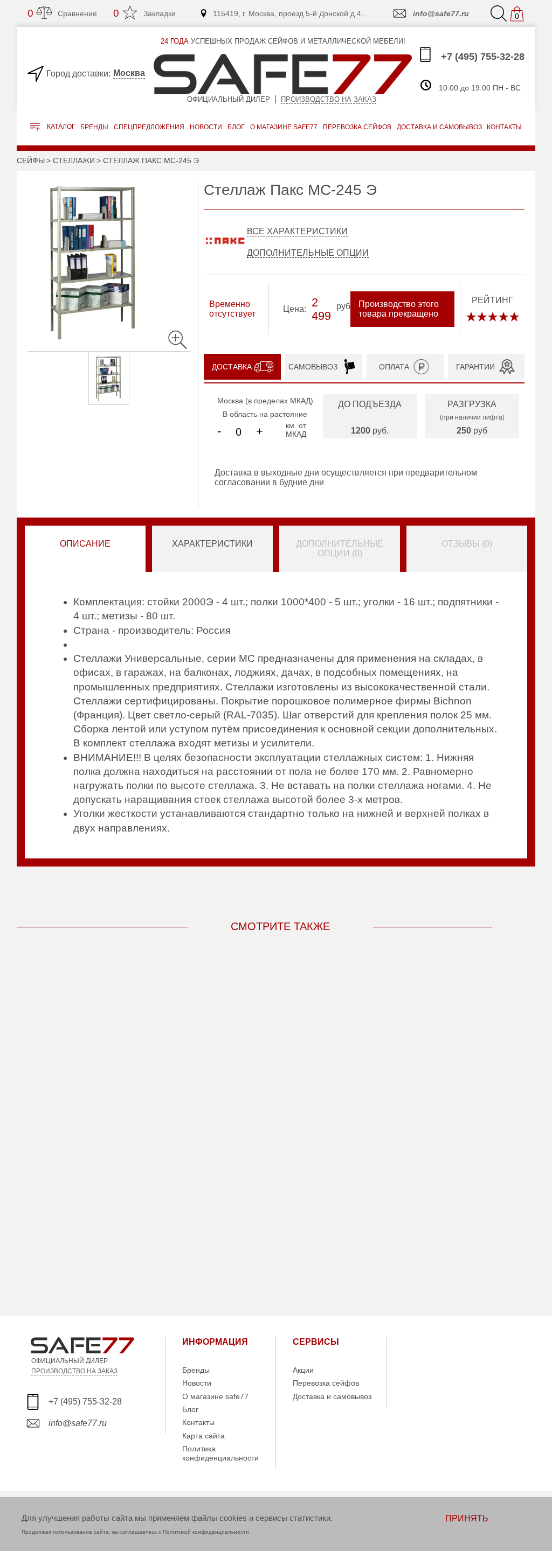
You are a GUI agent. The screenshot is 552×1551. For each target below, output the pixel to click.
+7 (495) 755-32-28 (481, 56)
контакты (504, 127)
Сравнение (62, 13)
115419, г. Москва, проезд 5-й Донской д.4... (290, 13)
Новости (206, 127)
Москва (129, 73)
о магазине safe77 (284, 127)
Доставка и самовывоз (332, 1396)
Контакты (198, 1422)
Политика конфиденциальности (220, 1453)
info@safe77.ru (441, 13)
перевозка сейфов (357, 127)
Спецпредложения (149, 127)
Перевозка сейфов (326, 1383)
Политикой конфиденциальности (206, 1532)
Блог (236, 127)
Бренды (94, 127)
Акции (303, 1370)
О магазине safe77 (215, 1396)
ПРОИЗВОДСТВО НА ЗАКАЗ (74, 1370)
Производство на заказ (328, 99)
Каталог (60, 127)
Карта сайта (203, 1435)
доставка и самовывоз (439, 127)
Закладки (144, 13)
